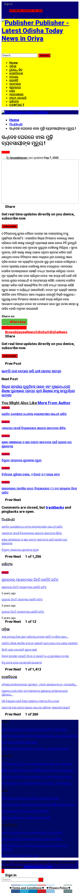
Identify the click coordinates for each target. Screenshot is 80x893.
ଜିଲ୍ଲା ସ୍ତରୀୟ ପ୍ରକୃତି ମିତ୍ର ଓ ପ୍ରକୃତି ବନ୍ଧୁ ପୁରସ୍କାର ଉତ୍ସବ (35, 656)
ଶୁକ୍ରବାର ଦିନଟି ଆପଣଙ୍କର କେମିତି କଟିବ (24, 587)
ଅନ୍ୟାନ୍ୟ (6, 152)
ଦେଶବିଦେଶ (16, 73)
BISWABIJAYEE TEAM (38, 866)
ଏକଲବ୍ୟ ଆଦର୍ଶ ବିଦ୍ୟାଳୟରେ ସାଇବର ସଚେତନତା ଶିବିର (32, 533)
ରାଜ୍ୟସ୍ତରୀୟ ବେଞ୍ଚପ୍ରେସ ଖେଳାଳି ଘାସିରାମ (25, 811)
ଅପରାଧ (13, 77)
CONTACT (16, 105)
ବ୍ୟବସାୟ (15, 84)
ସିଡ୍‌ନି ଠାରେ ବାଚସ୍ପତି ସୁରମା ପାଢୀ (19, 649)
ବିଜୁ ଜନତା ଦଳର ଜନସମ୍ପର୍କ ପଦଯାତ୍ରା (22, 662)
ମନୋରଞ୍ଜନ (16, 94)
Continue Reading (14, 327)
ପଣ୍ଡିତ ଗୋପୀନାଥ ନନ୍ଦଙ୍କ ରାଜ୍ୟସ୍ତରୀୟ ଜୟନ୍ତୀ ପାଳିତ (32, 526)
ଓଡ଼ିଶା (12, 66)
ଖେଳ (12, 91)
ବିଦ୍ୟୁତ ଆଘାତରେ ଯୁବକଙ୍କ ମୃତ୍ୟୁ (20, 549)
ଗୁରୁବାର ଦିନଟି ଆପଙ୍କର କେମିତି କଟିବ (22, 599)
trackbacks (55, 507)
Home (13, 63)
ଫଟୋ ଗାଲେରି (18, 98)
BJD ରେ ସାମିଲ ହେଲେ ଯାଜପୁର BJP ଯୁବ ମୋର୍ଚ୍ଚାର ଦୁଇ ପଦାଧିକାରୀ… (38, 770)
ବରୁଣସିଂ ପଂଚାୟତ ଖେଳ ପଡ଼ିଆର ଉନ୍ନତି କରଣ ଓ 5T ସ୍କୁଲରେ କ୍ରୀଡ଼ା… (39, 804)
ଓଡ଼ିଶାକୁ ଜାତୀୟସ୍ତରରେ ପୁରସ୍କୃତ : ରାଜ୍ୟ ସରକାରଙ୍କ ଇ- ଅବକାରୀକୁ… (39, 684)
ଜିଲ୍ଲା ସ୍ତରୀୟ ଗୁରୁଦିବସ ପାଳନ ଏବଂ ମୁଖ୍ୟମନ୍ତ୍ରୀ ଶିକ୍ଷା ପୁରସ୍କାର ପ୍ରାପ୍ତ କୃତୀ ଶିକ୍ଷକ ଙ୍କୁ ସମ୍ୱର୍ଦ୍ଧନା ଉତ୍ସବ (38, 391)
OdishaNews (57, 332)
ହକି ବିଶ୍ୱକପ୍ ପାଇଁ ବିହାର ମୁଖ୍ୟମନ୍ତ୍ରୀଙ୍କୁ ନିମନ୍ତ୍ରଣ (30, 701)
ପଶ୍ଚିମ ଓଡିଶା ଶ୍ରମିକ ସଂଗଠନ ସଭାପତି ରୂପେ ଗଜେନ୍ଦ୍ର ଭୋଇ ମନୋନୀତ (40, 643)
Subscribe (9, 226)
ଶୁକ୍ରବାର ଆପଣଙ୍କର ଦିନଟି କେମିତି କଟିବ (30, 579)
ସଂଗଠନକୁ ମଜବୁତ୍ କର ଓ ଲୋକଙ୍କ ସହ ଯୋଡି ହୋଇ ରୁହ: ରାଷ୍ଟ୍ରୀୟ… (37, 763)
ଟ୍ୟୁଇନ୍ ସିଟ (16, 70)
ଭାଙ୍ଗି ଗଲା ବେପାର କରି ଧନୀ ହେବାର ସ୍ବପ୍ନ (31, 371)
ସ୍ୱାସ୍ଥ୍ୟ (15, 87)
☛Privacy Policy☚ (58, 887)
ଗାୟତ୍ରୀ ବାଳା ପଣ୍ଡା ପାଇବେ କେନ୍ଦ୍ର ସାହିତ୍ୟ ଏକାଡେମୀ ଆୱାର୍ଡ (36, 707)
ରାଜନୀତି (14, 80)
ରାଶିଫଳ (14, 101)
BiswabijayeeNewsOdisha (26, 332)
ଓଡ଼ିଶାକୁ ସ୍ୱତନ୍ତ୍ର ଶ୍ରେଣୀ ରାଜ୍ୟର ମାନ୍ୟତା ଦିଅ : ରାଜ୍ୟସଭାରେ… (37, 783)
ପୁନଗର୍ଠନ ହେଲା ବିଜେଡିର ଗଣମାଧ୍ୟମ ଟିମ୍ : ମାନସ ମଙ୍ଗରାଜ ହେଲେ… (37, 776)
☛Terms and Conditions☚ (27, 887)
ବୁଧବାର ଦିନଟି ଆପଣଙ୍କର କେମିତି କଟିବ (23, 611)
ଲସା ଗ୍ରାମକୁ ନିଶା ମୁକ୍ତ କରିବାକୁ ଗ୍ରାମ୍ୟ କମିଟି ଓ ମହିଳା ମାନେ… (35, 636)
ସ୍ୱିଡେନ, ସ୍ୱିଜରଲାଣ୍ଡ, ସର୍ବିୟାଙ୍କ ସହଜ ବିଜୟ (26, 817)
